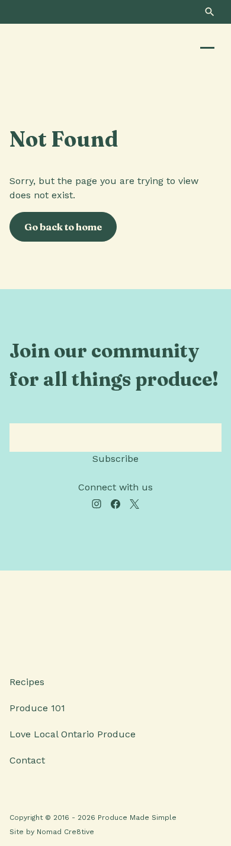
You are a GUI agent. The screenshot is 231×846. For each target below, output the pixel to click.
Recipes (26, 681)
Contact (27, 760)
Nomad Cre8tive (65, 832)
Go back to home (63, 227)
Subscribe (115, 458)
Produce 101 (37, 708)
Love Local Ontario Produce (72, 734)
